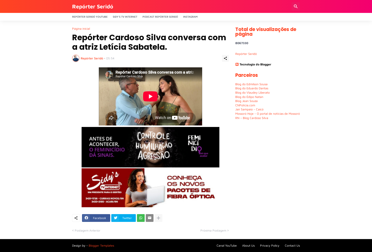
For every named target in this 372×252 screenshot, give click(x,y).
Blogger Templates (101, 245)
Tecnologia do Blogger (255, 64)
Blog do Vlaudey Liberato (252, 92)
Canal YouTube (227, 245)
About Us (248, 245)
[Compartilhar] (225, 58)
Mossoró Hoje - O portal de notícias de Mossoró (267, 113)
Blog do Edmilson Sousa (251, 84)
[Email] (149, 218)
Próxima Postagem (213, 230)
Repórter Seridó (92, 6)
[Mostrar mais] (158, 218)
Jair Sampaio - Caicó (249, 109)
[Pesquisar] (296, 6)
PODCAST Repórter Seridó (160, 16)
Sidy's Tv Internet (125, 16)
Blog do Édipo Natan (249, 97)
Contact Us (292, 245)
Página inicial (81, 28)
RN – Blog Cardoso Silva (251, 118)
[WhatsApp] (141, 218)
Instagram (190, 16)
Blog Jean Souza (246, 101)
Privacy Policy (269, 245)
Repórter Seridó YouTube (90, 16)
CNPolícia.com (245, 105)
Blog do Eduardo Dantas (251, 88)
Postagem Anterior (87, 230)
